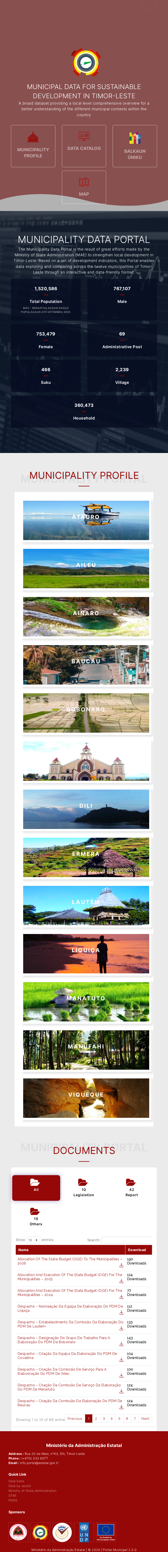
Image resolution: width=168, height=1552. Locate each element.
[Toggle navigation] (148, 5)
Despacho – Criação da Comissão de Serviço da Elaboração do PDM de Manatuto (69, 1387)
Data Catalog (84, 148)
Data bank (16, 1481)
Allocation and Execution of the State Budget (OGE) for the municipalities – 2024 (70, 1293)
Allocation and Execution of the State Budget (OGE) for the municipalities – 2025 (70, 1277)
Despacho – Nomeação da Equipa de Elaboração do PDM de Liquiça (70, 1308)
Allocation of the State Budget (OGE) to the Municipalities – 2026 (70, 1261)
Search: (93, 1240)
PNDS (13, 1500)
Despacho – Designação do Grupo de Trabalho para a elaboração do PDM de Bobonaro (64, 1340)
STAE (12, 1495)
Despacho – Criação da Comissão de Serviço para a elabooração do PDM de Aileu (62, 1371)
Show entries (34, 1240)
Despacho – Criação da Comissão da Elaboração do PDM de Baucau (70, 1403)
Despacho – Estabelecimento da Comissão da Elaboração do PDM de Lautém (70, 1324)
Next (145, 1418)
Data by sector (20, 1485)
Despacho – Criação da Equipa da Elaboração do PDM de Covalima (67, 1356)
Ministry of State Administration (32, 1490)
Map (84, 194)
